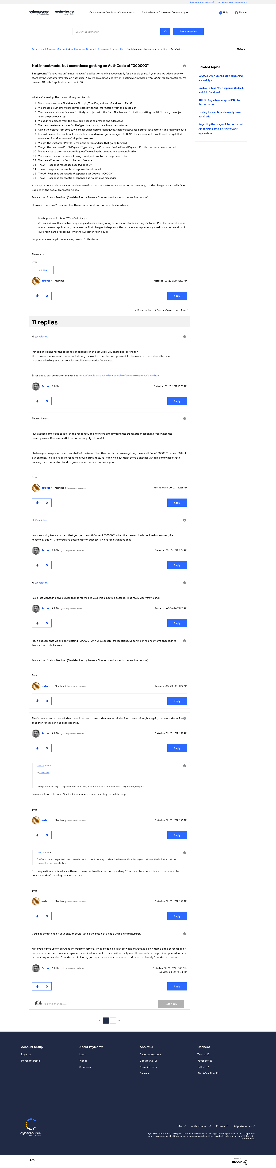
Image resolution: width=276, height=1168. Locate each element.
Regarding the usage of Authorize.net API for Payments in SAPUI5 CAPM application (221, 128)
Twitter (201, 1054)
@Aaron (40, 765)
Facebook (203, 1060)
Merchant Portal (31, 1060)
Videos (83, 1060)
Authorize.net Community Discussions (90, 49)
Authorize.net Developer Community (163, 12)
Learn (82, 1054)
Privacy (220, 1126)
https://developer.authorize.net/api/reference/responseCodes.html (119, 375)
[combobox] (121, 31)
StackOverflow (206, 1073)
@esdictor (41, 336)
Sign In (243, 12)
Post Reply (171, 1003)
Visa (180, 1126)
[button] (37, 296)
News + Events (148, 1066)
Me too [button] (42, 269)
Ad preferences (243, 1126)
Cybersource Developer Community (39, 12)
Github (201, 1066)
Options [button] (241, 48)
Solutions (85, 1066)
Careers (144, 1073)
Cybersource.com (150, 1054)
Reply (177, 295)
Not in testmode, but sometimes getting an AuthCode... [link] (155, 49)
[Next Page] (119, 1020)
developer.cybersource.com (232, 1)
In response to (76, 488)
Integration (118, 49)
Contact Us (146, 1060)
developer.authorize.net (202, 1)
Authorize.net (199, 1126)
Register (26, 1054)
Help (225, 12)
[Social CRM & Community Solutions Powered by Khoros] (239, 1161)
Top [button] (34, 1160)
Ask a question (188, 31)
